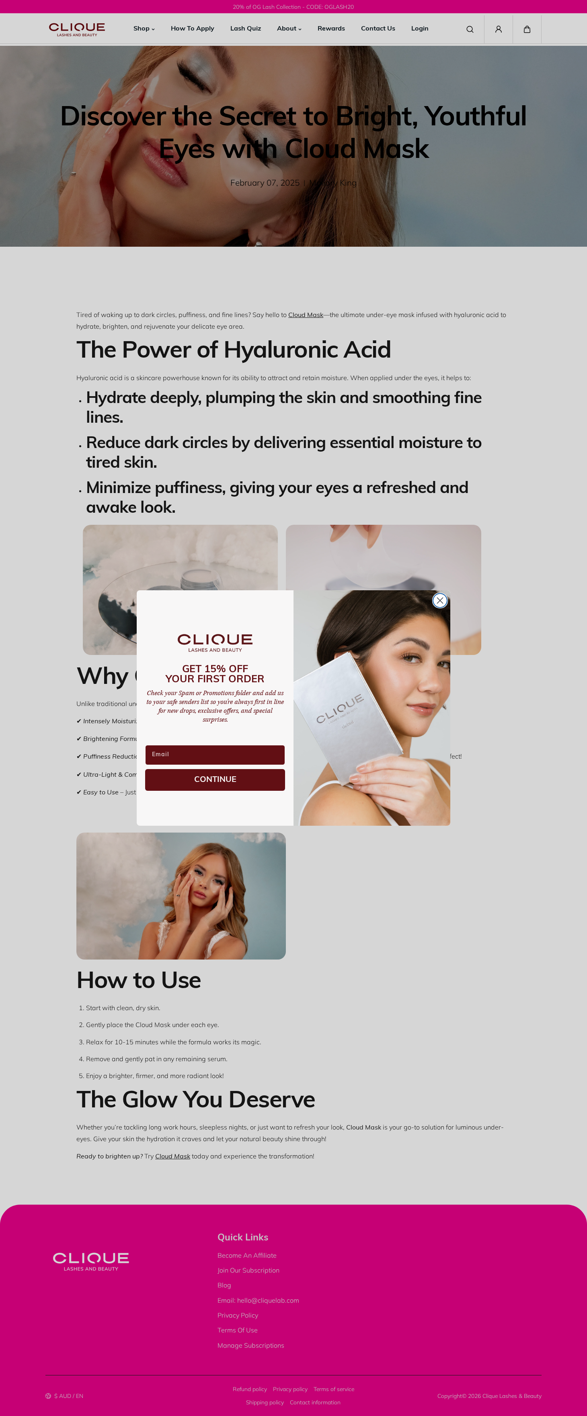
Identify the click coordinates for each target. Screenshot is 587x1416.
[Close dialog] (440, 600)
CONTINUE (215, 780)
